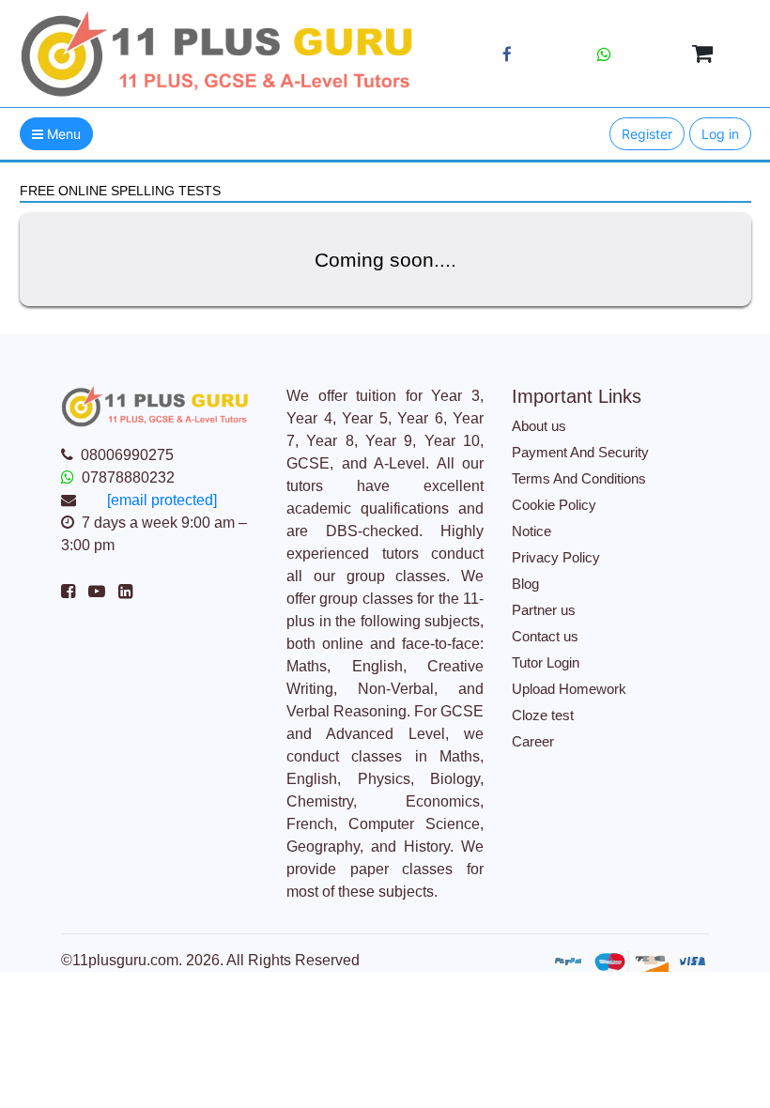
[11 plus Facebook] (507, 55)
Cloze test (543, 715)
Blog (525, 584)
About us (539, 426)
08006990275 (127, 455)
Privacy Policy (556, 557)
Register (647, 134)
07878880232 (128, 477)
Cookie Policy (554, 505)
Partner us (544, 610)
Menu (62, 134)
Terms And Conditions (579, 478)
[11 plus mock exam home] (217, 52)
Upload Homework (569, 689)
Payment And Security (580, 452)
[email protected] (162, 500)
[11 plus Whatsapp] (604, 54)
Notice (531, 531)
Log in (720, 134)
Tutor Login (545, 662)
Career (533, 741)
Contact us (545, 636)
